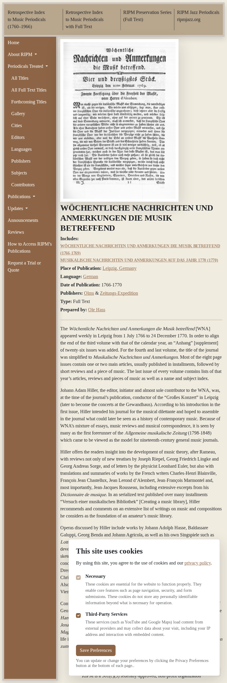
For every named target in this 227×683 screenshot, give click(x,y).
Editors (18, 137)
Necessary (95, 576)
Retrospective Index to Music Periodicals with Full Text (84, 19)
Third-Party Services (106, 614)
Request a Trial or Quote (24, 266)
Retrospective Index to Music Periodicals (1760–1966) (27, 19)
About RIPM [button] (20, 54)
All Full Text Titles (28, 89)
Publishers (20, 160)
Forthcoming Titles (28, 101)
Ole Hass (96, 309)
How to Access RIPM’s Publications (30, 247)
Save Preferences (96, 650)
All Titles (19, 78)
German (90, 276)
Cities (16, 125)
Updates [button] (16, 208)
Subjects (19, 172)
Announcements (23, 220)
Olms (89, 293)
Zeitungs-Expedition (119, 293)
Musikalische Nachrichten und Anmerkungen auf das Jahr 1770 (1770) (139, 260)
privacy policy (197, 562)
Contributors (23, 184)
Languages (21, 149)
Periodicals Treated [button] (26, 66)
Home (13, 42)
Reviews (16, 232)
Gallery (18, 113)
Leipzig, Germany (120, 268)
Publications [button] (20, 196)
